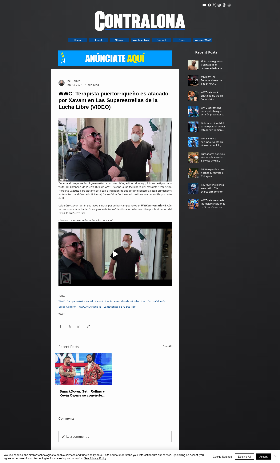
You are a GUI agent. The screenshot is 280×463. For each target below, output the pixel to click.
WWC (61, 301)
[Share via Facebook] (60, 326)
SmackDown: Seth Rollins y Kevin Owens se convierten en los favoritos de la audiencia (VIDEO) (82, 393)
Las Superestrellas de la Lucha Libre (125, 301)
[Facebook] (209, 5)
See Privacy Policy (95, 458)
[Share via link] (88, 326)
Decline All (244, 456)
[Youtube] (204, 5)
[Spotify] (229, 5)
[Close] (275, 456)
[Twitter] (214, 5)
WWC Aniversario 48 (90, 306)
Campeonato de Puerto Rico (120, 306)
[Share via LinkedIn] (79, 326)
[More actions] (169, 83)
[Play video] (115, 254)
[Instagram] (219, 5)
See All (167, 346)
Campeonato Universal (80, 301)
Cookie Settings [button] (222, 456)
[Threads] (224, 5)
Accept (263, 456)
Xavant (99, 301)
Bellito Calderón (67, 306)
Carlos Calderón (157, 301)
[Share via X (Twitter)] (69, 326)
